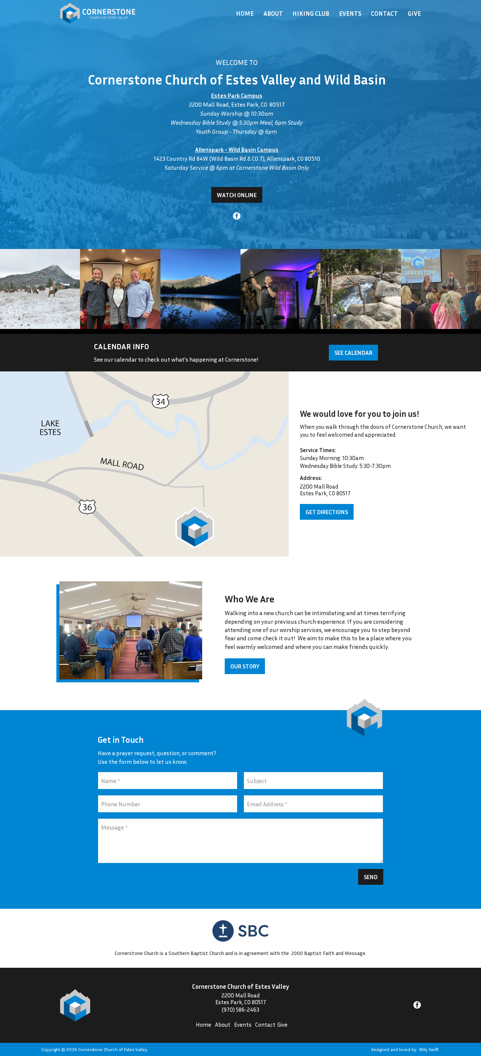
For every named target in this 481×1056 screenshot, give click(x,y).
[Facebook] (236, 216)
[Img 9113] (120, 289)
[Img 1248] (280, 289)
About (273, 13)
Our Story (244, 666)
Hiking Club (310, 13)
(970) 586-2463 (240, 1009)
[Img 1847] (200, 289)
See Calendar (353, 352)
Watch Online (237, 195)
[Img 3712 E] (441, 289)
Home (245, 13)
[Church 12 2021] (40, 289)
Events (350, 13)
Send (371, 877)
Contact (384, 13)
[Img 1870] (361, 289)
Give (414, 13)
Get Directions (327, 512)
